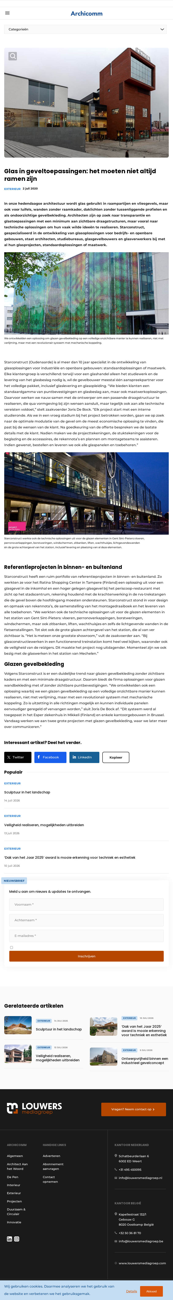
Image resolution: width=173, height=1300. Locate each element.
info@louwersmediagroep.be (141, 1241)
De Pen (12, 1177)
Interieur (13, 1185)
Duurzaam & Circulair (16, 1211)
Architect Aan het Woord (17, 1166)
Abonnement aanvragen (53, 1166)
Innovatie (14, 1222)
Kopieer (115, 757)
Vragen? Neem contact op (131, 1109)
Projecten (14, 1201)
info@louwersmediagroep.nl (140, 1178)
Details (131, 1291)
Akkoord (151, 1291)
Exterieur (12, 189)
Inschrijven (86, 956)
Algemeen (15, 1156)
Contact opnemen (50, 1179)
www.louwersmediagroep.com (142, 1263)
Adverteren (51, 1156)
